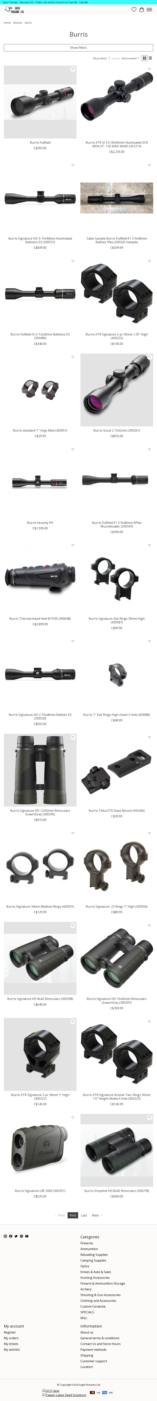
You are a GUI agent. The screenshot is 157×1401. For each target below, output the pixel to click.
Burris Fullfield (40, 142)
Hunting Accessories (95, 1278)
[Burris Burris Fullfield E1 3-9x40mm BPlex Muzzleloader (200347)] (116, 482)
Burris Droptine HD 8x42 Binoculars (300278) (116, 1191)
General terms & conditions (99, 1338)
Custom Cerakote (92, 1306)
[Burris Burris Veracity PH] (40, 482)
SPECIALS (87, 1312)
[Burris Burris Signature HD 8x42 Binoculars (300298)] (40, 958)
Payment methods (93, 1349)
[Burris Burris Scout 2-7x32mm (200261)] (116, 390)
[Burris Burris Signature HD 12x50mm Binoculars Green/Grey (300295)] (40, 770)
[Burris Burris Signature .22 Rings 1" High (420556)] (116, 866)
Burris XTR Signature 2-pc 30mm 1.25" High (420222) (117, 336)
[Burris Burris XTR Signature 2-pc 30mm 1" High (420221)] (40, 1054)
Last (84, 1215)
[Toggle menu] (149, 9)
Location (86, 1367)
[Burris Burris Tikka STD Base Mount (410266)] (116, 770)
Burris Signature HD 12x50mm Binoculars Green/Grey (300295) (40, 812)
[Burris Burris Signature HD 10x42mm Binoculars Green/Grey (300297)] (116, 958)
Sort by (116, 58)
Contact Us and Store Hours (100, 1344)
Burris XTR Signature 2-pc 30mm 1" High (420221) (40, 1097)
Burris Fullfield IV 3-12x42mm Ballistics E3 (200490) (40, 336)
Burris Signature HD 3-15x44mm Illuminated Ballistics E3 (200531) (40, 240)
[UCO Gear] (51, 1391)
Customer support (93, 1361)
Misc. (83, 1318)
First (73, 1215)
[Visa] (98, 1393)
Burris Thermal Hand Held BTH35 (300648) (40, 618)
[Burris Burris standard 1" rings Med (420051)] (40, 390)
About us (86, 1332)
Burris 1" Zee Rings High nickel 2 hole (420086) (116, 715)
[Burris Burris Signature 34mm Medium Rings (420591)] (40, 866)
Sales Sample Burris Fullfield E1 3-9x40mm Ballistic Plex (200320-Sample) (117, 240)
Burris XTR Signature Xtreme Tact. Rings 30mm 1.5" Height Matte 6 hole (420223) (116, 1097)
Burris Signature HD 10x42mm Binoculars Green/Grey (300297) (117, 1001)
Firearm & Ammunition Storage (102, 1283)
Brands (18, 22)
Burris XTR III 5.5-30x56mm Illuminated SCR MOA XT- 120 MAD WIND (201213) (117, 144)
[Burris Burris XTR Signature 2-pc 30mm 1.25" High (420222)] (116, 293)
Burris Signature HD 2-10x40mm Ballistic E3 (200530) (40, 716)
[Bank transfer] (110, 1393)
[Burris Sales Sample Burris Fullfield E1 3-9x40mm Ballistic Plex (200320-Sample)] (116, 198)
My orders (11, 1338)
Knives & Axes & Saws (95, 1272)
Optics (84, 1266)
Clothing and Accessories (98, 1301)
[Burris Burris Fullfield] (40, 102)
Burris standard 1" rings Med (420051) (40, 430)
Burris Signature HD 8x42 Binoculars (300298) (40, 999)
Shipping (86, 1355)
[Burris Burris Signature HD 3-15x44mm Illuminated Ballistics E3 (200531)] (40, 198)
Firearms (86, 1243)
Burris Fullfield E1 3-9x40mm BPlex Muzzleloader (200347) (116, 524)
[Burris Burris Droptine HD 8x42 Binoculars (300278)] (116, 1150)
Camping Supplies (93, 1260)
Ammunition (89, 1249)
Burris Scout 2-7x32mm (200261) (116, 430)
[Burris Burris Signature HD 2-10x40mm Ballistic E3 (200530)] (40, 674)
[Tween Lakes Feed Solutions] (64, 1395)
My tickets (11, 1344)
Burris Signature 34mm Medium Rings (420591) (40, 906)
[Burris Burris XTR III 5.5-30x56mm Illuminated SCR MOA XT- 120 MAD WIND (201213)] (116, 102)
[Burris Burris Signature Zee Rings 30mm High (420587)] (116, 578)
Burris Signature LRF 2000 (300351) (40, 1191)
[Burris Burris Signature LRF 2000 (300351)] (40, 1150)
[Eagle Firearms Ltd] (14, 9)
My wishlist (12, 1349)
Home (7, 22)
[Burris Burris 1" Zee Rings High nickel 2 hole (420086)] (116, 674)
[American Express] (104, 1393)
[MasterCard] (92, 1393)
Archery (86, 1289)
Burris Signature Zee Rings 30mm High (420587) (117, 620)
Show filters (78, 47)
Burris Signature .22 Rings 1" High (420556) (117, 906)
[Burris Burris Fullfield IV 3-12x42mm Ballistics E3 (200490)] (40, 293)
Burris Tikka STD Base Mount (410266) (117, 810)
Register (10, 1332)
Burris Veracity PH (40, 523)
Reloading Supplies (94, 1255)
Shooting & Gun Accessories (100, 1295)
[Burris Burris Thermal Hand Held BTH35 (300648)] (40, 578)
